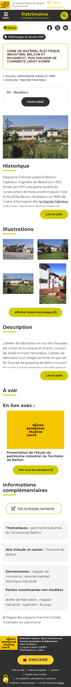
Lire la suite (54, 214)
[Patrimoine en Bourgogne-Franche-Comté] (35, 15)
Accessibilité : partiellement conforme (35, 678)
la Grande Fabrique (53, 201)
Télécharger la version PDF (26, 36)
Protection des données (22, 683)
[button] (49, 27)
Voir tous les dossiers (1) (35, 470)
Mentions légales (38, 670)
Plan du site (18, 670)
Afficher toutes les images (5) (35, 312)
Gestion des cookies (35, 674)
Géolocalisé (35, 101)
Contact (55, 670)
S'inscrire (38, 660)
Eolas (61, 683)
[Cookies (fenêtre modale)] (5, 679)
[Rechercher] (64, 15)
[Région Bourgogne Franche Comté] (5, 5)
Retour (12, 27)
